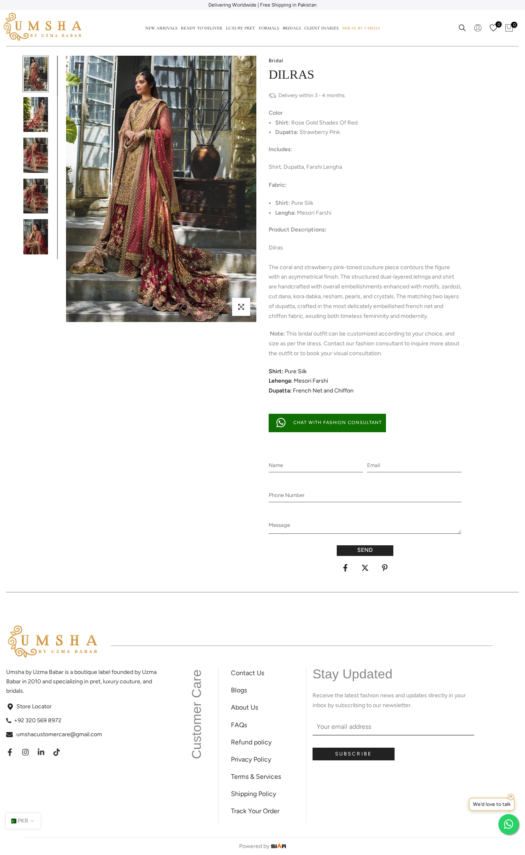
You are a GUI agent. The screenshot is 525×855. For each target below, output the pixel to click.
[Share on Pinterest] (384, 568)
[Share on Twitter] (365, 568)
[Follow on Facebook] (10, 752)
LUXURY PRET (240, 28)
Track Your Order (255, 811)
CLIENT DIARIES (321, 28)
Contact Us (247, 673)
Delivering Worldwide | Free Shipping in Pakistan (262, 5)
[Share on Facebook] (345, 568)
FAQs (239, 725)
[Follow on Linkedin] (41, 752)
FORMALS (269, 28)
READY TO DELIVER (201, 28)
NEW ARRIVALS (161, 28)
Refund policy (251, 742)
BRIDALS (292, 28)
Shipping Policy (253, 794)
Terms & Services (256, 776)
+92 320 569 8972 (38, 720)
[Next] (242, 189)
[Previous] (80, 189)
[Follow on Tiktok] (56, 752)
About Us (244, 707)
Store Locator (34, 706)
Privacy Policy (251, 759)
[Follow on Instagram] (25, 752)
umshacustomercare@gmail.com (59, 734)
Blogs (239, 690)
